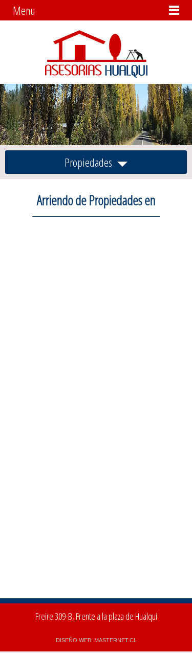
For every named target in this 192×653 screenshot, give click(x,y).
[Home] (96, 75)
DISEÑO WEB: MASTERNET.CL (96, 640)
